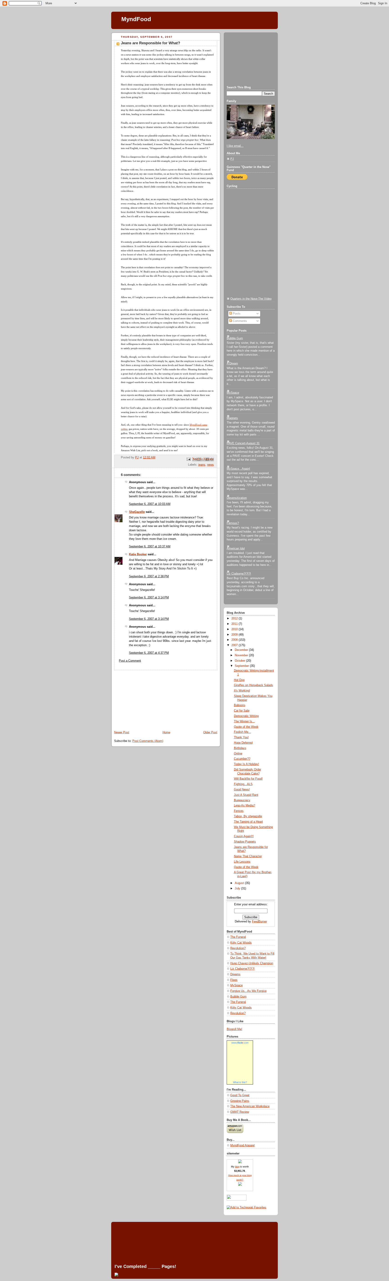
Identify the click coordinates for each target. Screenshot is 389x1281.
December (242, 650)
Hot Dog (239, 680)
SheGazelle (137, 511)
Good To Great (239, 1095)
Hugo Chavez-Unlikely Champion (251, 963)
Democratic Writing (246, 716)
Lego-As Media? (244, 805)
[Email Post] (188, 459)
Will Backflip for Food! (248, 778)
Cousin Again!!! (244, 836)
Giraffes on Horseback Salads (253, 685)
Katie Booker (138, 554)
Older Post (210, 732)
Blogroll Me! (234, 1029)
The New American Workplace (249, 1106)
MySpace (233, 392)
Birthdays (240, 748)
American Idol (236, 548)
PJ (232, 159)
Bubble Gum (235, 338)
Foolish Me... (242, 732)
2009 (235, 634)
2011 (235, 623)
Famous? (233, 523)
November (242, 655)
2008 (235, 639)
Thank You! (241, 737)
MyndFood (136, 19)
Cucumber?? (242, 758)
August (240, 883)
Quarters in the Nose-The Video (250, 298)
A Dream (232, 363)
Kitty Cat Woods (241, 942)
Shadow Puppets (245, 841)
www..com (240, 1042)
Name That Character (248, 856)
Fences (239, 810)
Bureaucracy (242, 800)
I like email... (235, 145)
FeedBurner (259, 921)
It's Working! (242, 690)
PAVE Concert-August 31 (243, 443)
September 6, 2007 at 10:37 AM (149, 546)
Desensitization (237, 498)
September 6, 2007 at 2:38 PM (149, 576)
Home (166, 732)
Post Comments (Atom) (147, 741)
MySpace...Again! (238, 468)
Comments (239, 321)
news (210, 464)
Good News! (242, 789)
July (238, 888)
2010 (235, 629)
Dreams (235, 974)
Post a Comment (130, 660)
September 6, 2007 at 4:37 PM (149, 652)
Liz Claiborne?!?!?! (239, 573)
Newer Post (121, 732)
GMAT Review (239, 1112)
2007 (235, 645)
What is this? (240, 1082)
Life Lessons (242, 861)
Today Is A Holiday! (246, 764)
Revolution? (238, 948)
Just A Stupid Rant (246, 795)
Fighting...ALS (243, 784)
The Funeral (238, 937)
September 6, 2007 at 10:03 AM (149, 504)
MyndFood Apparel (242, 1145)
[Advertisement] (145, 698)
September (242, 665)
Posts (236, 313)
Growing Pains (239, 1100)
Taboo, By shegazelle (248, 816)
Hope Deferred (243, 742)
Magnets (232, 418)
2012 (235, 618)
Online (238, 753)
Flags (233, 980)
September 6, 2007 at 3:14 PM (149, 597)
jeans (201, 464)
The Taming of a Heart (248, 821)
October (240, 660)
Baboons (239, 705)
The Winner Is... (244, 721)
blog (237, 1166)
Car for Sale (241, 710)
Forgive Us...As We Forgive (248, 991)
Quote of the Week (246, 726)
